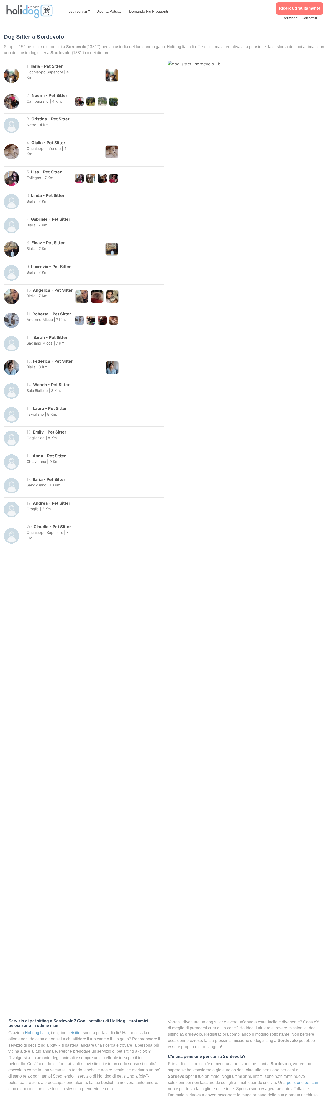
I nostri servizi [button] (76, 11)
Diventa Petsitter (109, 11)
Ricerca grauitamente (299, 8)
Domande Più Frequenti (148, 11)
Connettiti (309, 18)
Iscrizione (290, 18)
